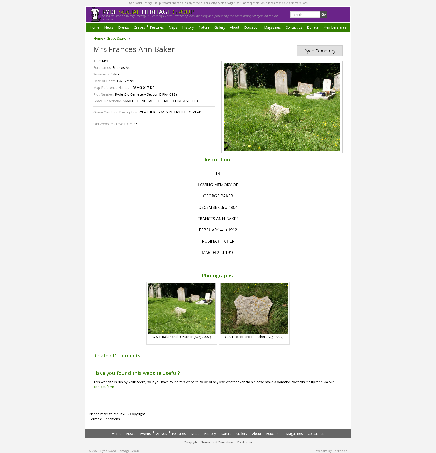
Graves (139, 27)
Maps (173, 27)
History (188, 27)
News (108, 27)
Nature (204, 27)
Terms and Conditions (217, 442)
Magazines (272, 27)
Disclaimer (244, 442)
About (234, 27)
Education (251, 27)
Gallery (219, 27)
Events (123, 27)
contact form (104, 386)
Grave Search (117, 38)
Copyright (191, 442)
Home (94, 27)
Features (157, 27)
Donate (313, 27)
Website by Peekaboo (331, 451)
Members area (335, 27)
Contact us (294, 27)
